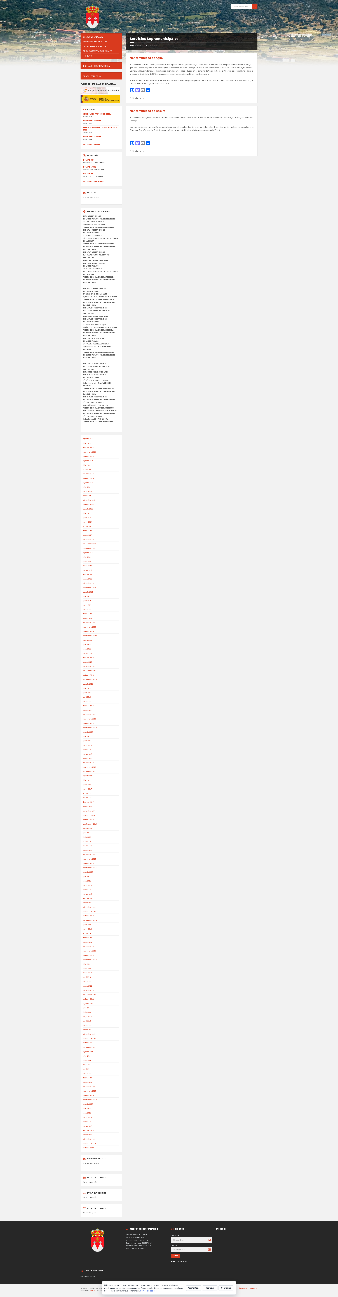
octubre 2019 (88, 675)
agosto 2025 (88, 460)
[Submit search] (254, 6)
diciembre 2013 (89, 946)
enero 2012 (87, 1029)
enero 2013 (87, 986)
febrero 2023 (88, 531)
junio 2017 (87, 784)
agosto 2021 (88, 592)
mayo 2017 (87, 789)
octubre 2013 (88, 955)
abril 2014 (87, 933)
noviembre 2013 (89, 951)
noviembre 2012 (89, 994)
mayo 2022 (87, 565)
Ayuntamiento (151, 45)
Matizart (92, 1290)
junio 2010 (87, 1113)
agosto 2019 (88, 684)
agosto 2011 (88, 1051)
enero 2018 (87, 758)
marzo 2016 (87, 846)
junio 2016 (87, 837)
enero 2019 (87, 710)
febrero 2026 (88, 447)
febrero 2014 (88, 937)
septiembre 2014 (90, 920)
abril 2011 (87, 1069)
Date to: (174, 1245)
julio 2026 (86, 443)
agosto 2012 (88, 1003)
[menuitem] (101, 37)
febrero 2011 (88, 1078)
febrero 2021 (88, 614)
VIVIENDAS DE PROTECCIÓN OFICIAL (97, 114)
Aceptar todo (193, 1288)
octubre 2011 (88, 1043)
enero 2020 (87, 662)
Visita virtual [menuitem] (243, 1288)
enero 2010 (87, 1135)
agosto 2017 (88, 776)
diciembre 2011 (89, 1034)
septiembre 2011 (90, 1047)
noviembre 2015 (89, 859)
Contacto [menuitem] (253, 1288)
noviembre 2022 (89, 544)
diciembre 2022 (89, 539)
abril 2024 (87, 495)
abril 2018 (87, 749)
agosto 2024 (88, 482)
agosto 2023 (88, 509)
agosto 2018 (88, 732)
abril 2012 (87, 1021)
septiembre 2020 (90, 635)
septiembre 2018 (90, 727)
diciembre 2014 (89, 907)
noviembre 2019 (89, 671)
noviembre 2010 (89, 1091)
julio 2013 (86, 964)
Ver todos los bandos (92, 145)
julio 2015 (86, 876)
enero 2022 (87, 579)
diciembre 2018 (89, 714)
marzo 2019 (87, 701)
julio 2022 (86, 557)
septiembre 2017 (90, 771)
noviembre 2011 (89, 1038)
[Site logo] (93, 27)
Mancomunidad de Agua (146, 58)
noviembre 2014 (89, 911)
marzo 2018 (87, 754)
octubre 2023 (88, 504)
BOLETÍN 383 (88, 160)
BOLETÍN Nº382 (89, 167)
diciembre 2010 (89, 1086)
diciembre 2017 (89, 762)
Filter (175, 1255)
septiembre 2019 (90, 679)
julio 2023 (86, 513)
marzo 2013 (87, 981)
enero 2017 (87, 806)
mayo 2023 (87, 522)
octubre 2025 (88, 456)
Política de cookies (148, 1291)
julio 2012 (86, 1008)
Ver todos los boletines (93, 182)
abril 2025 (87, 469)
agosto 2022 (88, 552)
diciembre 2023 (89, 500)
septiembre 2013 (90, 959)
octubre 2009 (88, 1148)
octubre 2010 (88, 1095)
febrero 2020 (88, 657)
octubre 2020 (88, 631)
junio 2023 (87, 517)
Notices (140, 45)
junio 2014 (87, 924)
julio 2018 (86, 736)
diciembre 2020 (89, 622)
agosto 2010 (88, 1104)
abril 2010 (87, 1121)
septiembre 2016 (90, 824)
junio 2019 (87, 692)
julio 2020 (86, 644)
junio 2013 (87, 968)
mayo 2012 (87, 1016)
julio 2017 (86, 780)
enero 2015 (87, 903)
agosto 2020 (88, 640)
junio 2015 (87, 881)
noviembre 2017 (89, 767)
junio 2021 (87, 601)
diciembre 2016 (89, 811)
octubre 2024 (88, 478)
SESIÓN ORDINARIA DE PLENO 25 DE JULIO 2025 (100, 128)
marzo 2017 (87, 797)
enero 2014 (87, 942)
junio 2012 (87, 1012)
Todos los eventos (179, 1262)
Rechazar (210, 1288)
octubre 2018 (88, 723)
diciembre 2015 (89, 854)
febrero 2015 (88, 898)
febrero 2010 (88, 1130)
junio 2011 (87, 1060)
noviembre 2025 (89, 452)
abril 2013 (87, 977)
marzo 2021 (87, 609)
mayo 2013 (87, 973)
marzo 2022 (87, 570)
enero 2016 (87, 850)
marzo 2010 (87, 1126)
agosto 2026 (88, 439)
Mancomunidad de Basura (147, 111)
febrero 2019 (88, 706)
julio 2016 (86, 833)
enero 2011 (87, 1082)
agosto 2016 (88, 828)
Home (132, 45)
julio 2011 (86, 1056)
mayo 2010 (87, 1117)
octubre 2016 (88, 819)
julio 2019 (86, 688)
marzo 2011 (87, 1073)
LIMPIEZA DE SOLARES (92, 121)
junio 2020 (87, 649)
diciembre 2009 (89, 1139)
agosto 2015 (88, 872)
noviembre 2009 (89, 1143)
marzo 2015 (87, 894)
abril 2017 (87, 793)
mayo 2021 (87, 605)
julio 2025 (86, 465)
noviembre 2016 (89, 815)
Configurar (226, 1288)
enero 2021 (87, 618)
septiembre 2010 (90, 1099)
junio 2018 (87, 741)
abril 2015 (87, 889)
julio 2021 (86, 596)
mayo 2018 (87, 745)
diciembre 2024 (89, 474)
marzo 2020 (87, 653)
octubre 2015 (88, 863)
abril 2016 (87, 841)
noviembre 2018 (89, 719)
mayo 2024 (87, 491)
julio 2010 (86, 1108)
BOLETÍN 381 (88, 174)
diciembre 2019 (89, 666)
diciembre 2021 (89, 583)
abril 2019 (87, 697)
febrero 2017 (88, 802)
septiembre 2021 (90, 587)
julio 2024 (86, 487)
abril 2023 (87, 526)
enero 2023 (87, 535)
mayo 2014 (87, 929)
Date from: (175, 1236)
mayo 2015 (87, 885)
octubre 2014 (88, 916)
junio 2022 (87, 561)
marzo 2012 (87, 1025)
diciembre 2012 (89, 990)
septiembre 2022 (90, 548)
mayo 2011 (87, 1064)
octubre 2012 (88, 999)
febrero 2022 (88, 574)
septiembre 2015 (90, 867)
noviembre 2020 (89, 627)
